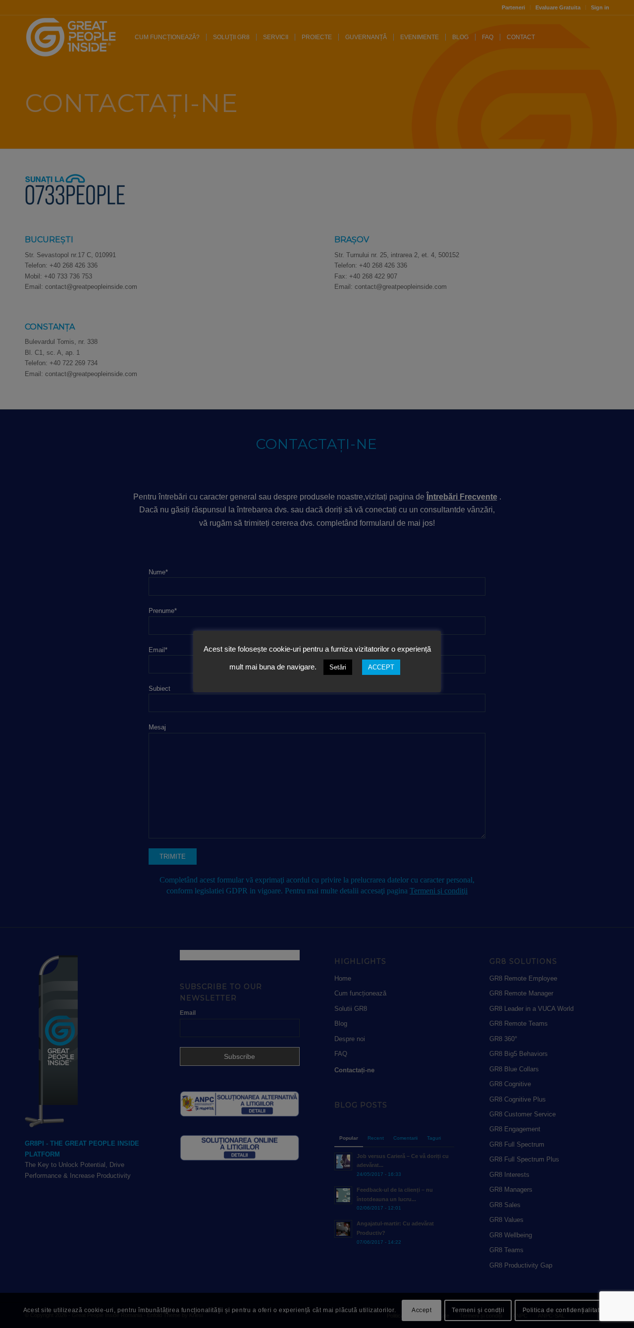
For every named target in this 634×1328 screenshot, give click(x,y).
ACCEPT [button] (381, 667)
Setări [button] (337, 667)
